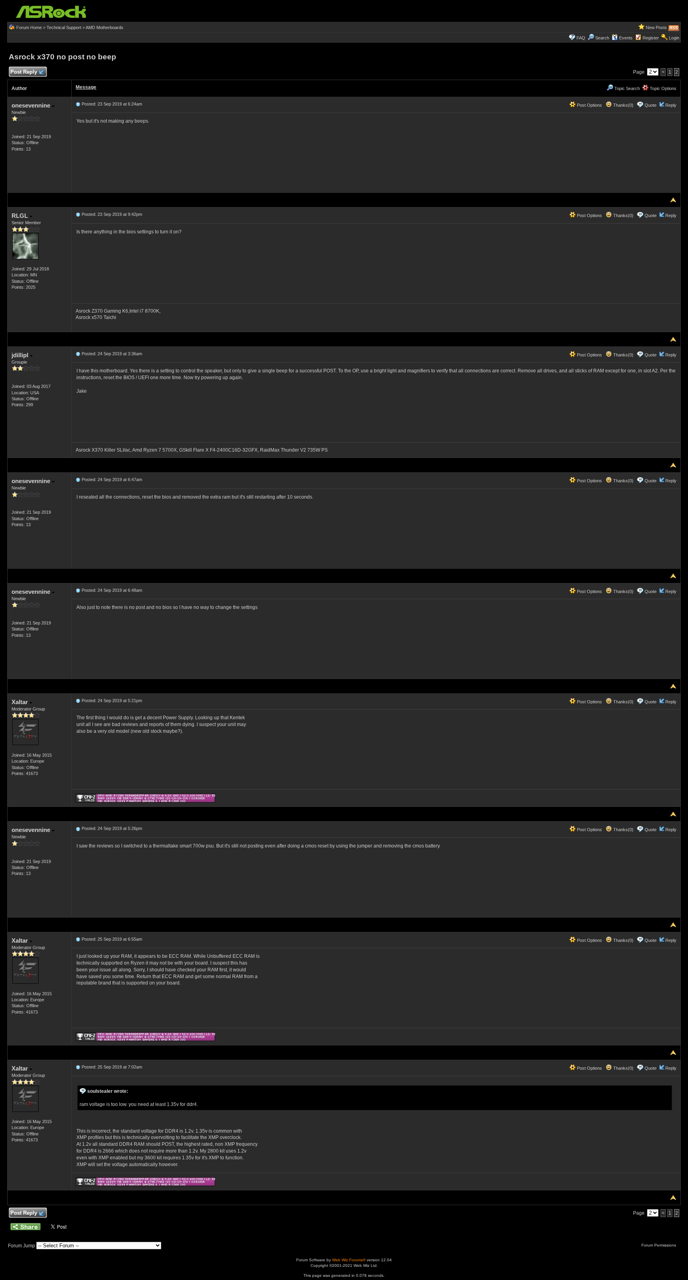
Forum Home (29, 27)
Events (626, 37)
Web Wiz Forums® (349, 1260)
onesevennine (32, 105)
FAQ (581, 37)
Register (651, 37)
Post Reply (24, 72)
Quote (651, 105)
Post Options (589, 105)
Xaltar (20, 702)
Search (602, 37)
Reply (670, 105)
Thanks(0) (622, 105)
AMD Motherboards (104, 27)
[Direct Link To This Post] (78, 104)
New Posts (656, 27)
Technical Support (64, 27)
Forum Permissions (659, 1245)
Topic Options (662, 88)
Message (86, 87)
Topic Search (626, 88)
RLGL (20, 215)
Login (674, 37)
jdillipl (21, 355)
